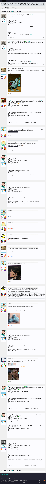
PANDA (33, 14)
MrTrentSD (3, 362)
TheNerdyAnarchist (3, 103)
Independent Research (11, 386)
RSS (44, 480)
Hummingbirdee (3, 132)
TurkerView (31, 34)
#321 (43, 37)
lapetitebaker (3, 160)
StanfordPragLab (10, 413)
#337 (43, 382)
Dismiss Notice (44, 3)
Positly (9, 440)
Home (1, 1)
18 (13, 11)
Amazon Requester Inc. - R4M (12, 100)
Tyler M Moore (10, 14)
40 (17, 11)
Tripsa (13, 8)
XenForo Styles (21, 480)
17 (12, 11)
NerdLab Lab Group (11, 155)
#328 (43, 206)
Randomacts (3, 145)
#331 (43, 241)
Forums (4, 0)
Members (8, 0)
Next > (19, 11)
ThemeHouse (12, 481)
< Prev (5, 11)
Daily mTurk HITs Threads (7, 8)
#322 (43, 64)
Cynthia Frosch (10, 41)
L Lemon (3, 445)
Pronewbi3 (9, 257)
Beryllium (39, 480)
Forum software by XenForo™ (7, 480)
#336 (43, 354)
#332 (43, 257)
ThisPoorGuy (9, 241)
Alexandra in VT (3, 18)
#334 (43, 299)
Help (41, 480)
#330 (43, 229)
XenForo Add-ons (16, 480)
